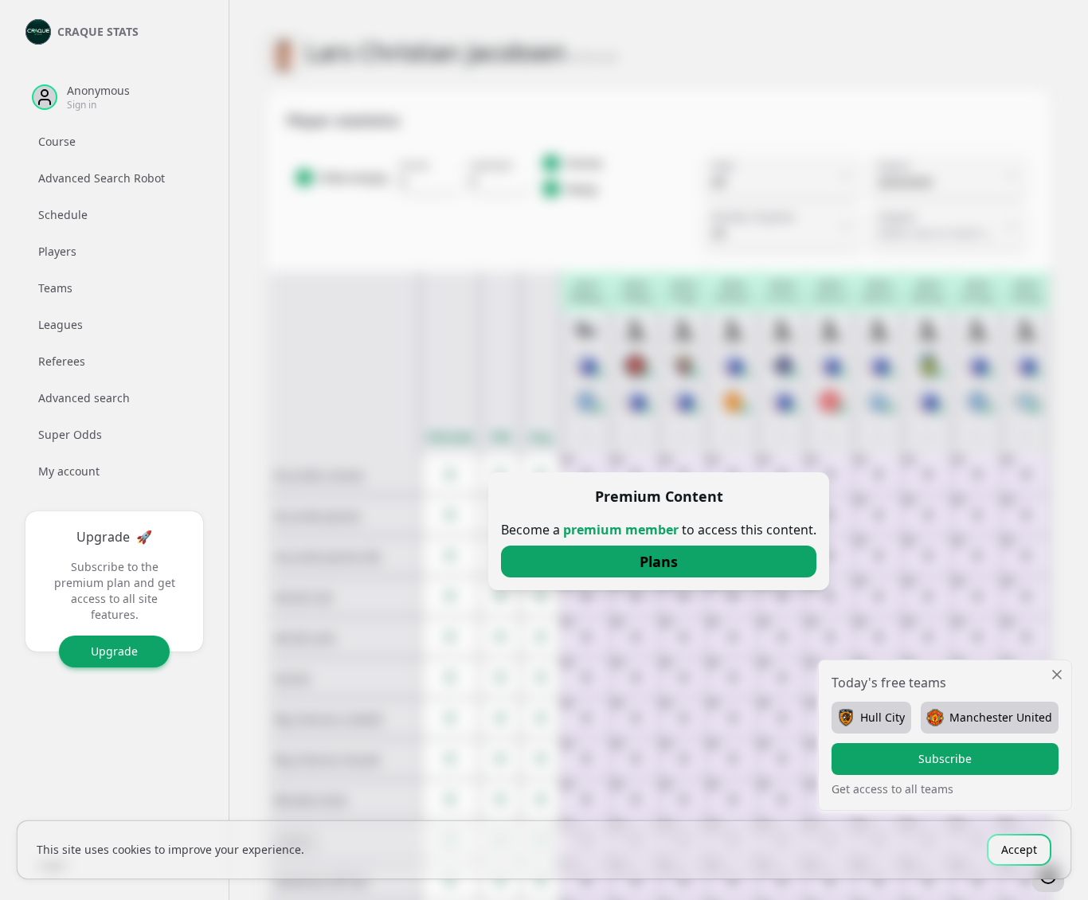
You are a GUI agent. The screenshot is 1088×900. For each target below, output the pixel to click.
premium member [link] (621, 529)
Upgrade (114, 651)
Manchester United (1000, 717)
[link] (658, 561)
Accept (1019, 849)
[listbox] (114, 306)
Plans (659, 561)
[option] (114, 141)
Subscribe (945, 758)
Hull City (882, 717)
